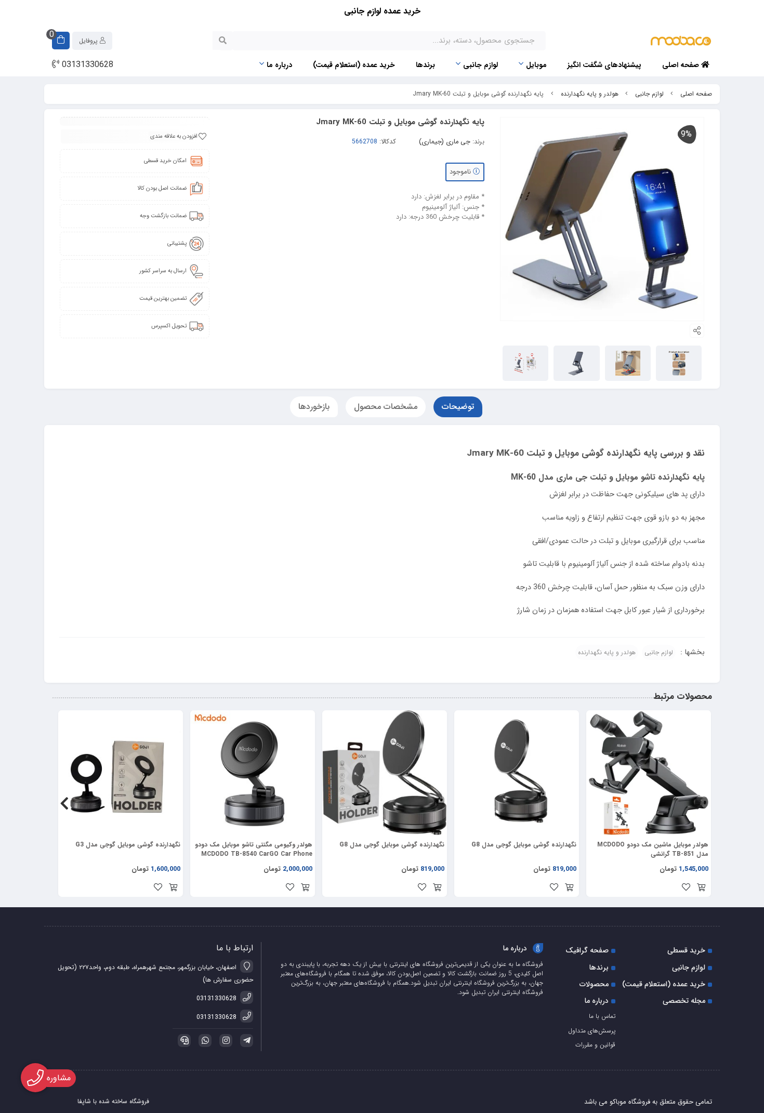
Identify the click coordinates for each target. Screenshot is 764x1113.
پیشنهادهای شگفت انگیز (604, 65)
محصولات (594, 984)
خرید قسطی (686, 950)
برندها (425, 65)
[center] (223, 40)
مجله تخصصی (684, 1000)
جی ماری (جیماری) (444, 142)
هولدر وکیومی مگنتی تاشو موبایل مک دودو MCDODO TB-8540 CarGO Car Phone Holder (253, 849)
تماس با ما (602, 1016)
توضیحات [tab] (458, 406)
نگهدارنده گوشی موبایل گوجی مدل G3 (127, 845)
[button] (700, 803)
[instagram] (224, 1040)
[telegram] (244, 1040)
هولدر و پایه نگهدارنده (589, 94)
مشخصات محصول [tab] (385, 406)
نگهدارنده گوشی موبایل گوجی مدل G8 (523, 845)
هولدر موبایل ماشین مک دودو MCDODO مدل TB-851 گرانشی (652, 849)
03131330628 (86, 65)
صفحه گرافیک (587, 950)
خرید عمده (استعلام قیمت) (354, 65)
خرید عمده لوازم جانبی (382, 11)
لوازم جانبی (480, 65)
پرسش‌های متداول (591, 1031)
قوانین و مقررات (595, 1045)
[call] (182, 1040)
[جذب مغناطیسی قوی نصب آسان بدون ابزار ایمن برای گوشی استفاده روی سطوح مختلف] (516, 772)
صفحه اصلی (681, 65)
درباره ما (279, 65)
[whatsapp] (203, 1040)
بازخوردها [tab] (314, 406)
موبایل (536, 65)
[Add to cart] (701, 888)
